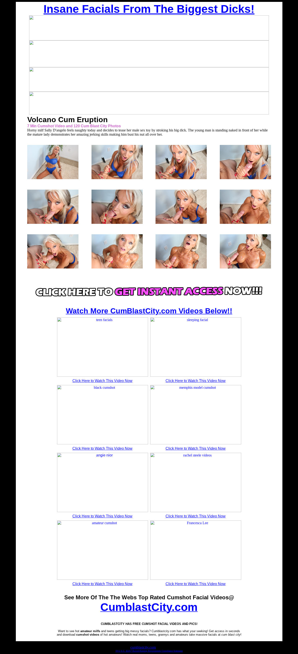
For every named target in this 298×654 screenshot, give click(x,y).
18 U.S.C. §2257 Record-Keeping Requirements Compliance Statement (149, 651)
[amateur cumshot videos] (149, 300)
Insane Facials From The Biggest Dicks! (149, 9)
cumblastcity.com (143, 647)
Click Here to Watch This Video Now (102, 381)
